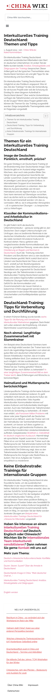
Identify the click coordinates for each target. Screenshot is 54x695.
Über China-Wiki (15, 685)
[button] (7, 25)
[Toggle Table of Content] (44, 116)
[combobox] (27, 17)
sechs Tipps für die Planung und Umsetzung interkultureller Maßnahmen (25, 320)
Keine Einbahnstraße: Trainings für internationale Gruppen (26, 132)
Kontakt (24, 548)
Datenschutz (13, 691)
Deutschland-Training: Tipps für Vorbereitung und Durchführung (25, 126)
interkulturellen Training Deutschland (21, 529)
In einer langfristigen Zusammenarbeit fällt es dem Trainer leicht (26, 372)
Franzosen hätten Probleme (30, 413)
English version (11, 592)
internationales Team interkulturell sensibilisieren (26, 541)
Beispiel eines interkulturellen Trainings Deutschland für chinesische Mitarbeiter (23, 516)
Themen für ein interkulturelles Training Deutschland (23, 120)
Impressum (33, 685)
